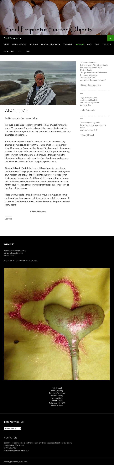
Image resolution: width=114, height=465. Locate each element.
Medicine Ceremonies (49, 45)
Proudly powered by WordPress (15, 462)
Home (6, 45)
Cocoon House (57, 400)
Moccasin (33, 45)
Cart (97, 45)
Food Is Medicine (19, 45)
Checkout (107, 45)
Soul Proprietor (12, 38)
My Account (9, 51)
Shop (89, 45)
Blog (20, 51)
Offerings (68, 45)
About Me (80, 45)
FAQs (27, 51)
